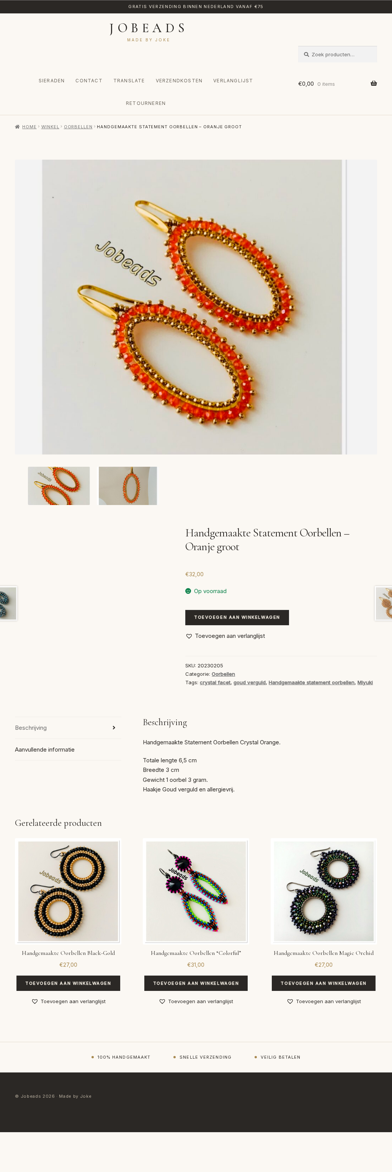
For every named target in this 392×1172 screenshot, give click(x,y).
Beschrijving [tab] (31, 727)
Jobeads (148, 28)
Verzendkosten (179, 80)
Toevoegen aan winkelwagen (237, 617)
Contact (88, 80)
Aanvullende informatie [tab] (45, 749)
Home (29, 126)
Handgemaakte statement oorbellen (311, 682)
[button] (225, 636)
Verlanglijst (233, 80)
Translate (129, 80)
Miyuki (365, 682)
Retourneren (146, 103)
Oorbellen (78, 126)
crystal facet (215, 682)
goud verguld (250, 682)
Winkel (50, 126)
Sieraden (52, 80)
